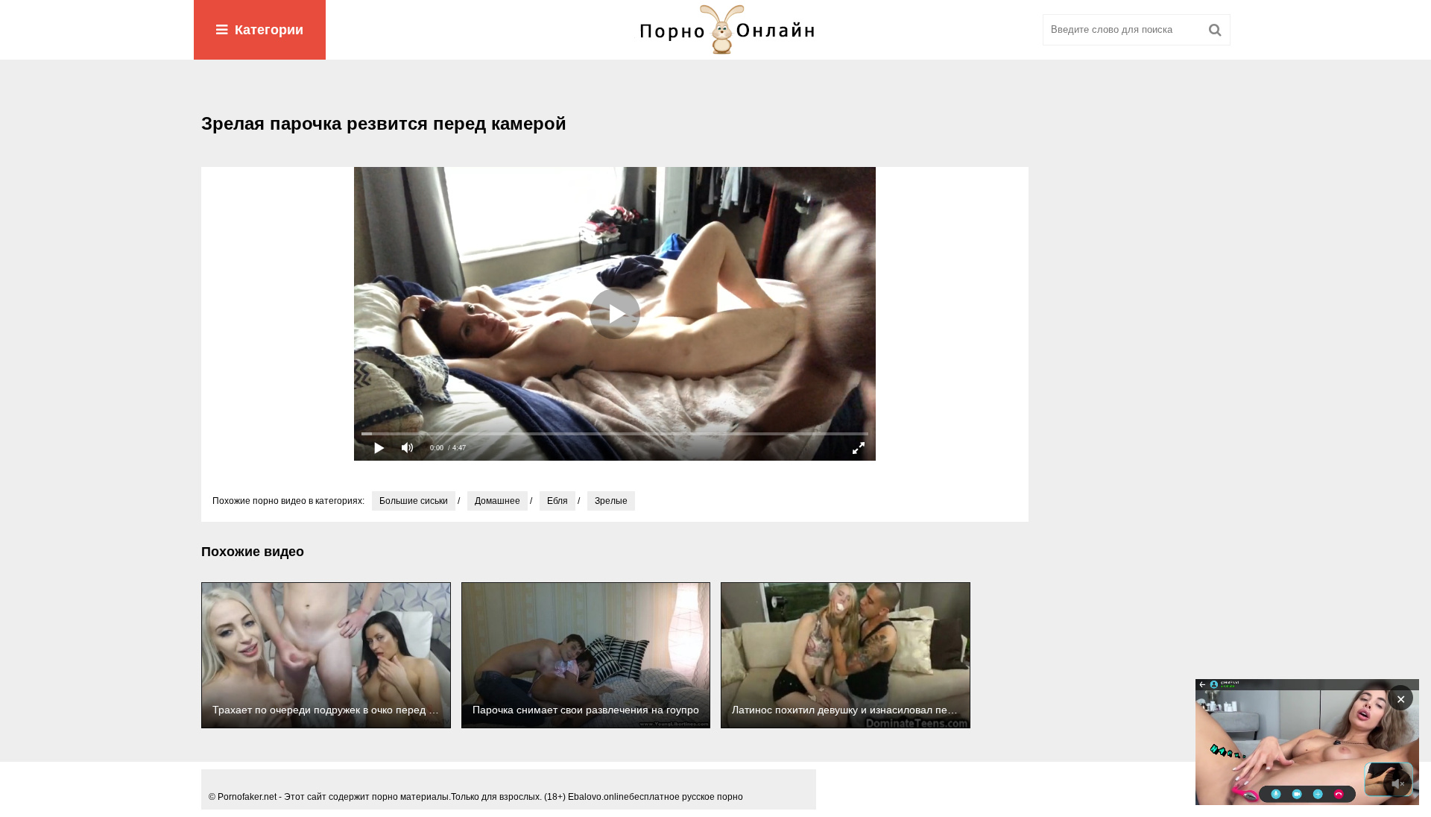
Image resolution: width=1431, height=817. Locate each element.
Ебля (557, 501)
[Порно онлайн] (715, 30)
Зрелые (611, 501)
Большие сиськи (413, 501)
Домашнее (497, 501)
